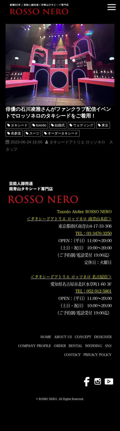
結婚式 (60, 125)
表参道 (16, 133)
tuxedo (41, 125)
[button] (111, 7)
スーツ (34, 133)
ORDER (60, 345)
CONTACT (72, 354)
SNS (108, 345)
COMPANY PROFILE (34, 345)
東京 (105, 125)
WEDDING (93, 345)
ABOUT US (63, 336)
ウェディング (83, 125)
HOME (45, 336)
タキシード (19, 125)
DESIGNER (103, 336)
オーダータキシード (63, 133)
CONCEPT (83, 336)
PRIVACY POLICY (97, 354)
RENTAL (75, 345)
